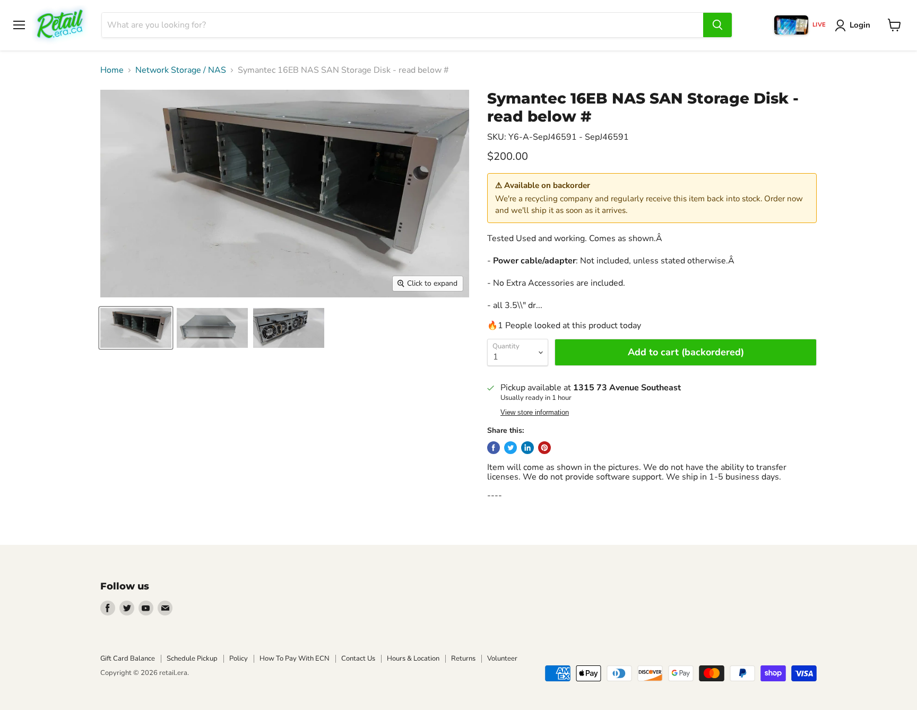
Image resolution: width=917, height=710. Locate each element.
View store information (534, 412)
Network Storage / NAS (180, 70)
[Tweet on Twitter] (510, 447)
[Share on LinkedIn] (527, 447)
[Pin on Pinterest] (544, 447)
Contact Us (358, 658)
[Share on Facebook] (493, 447)
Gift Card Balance (127, 658)
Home (112, 70)
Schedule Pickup (192, 658)
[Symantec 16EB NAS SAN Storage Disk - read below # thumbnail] (135, 328)
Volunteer (502, 658)
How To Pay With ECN (294, 658)
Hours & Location (413, 658)
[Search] (717, 25)
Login (860, 25)
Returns (463, 658)
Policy (238, 658)
